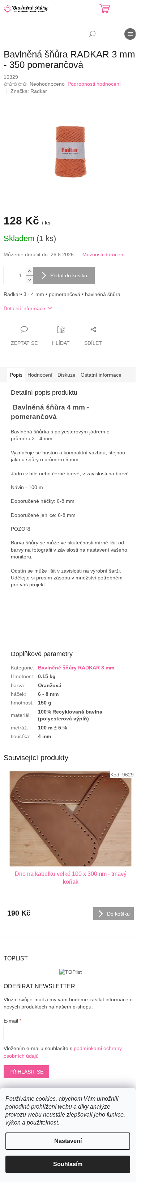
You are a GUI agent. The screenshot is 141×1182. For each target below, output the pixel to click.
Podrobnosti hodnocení (94, 84)
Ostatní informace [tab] (101, 375)
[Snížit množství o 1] (29, 279)
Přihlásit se (26, 1072)
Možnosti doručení (103, 254)
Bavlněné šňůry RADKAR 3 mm (76, 668)
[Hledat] (92, 34)
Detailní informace (24, 308)
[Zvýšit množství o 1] (29, 271)
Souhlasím (67, 1164)
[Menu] (130, 34)
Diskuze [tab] (66, 375)
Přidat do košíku (68, 275)
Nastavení (68, 1141)
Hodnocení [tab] (39, 375)
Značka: (28, 91)
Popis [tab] (16, 375)
